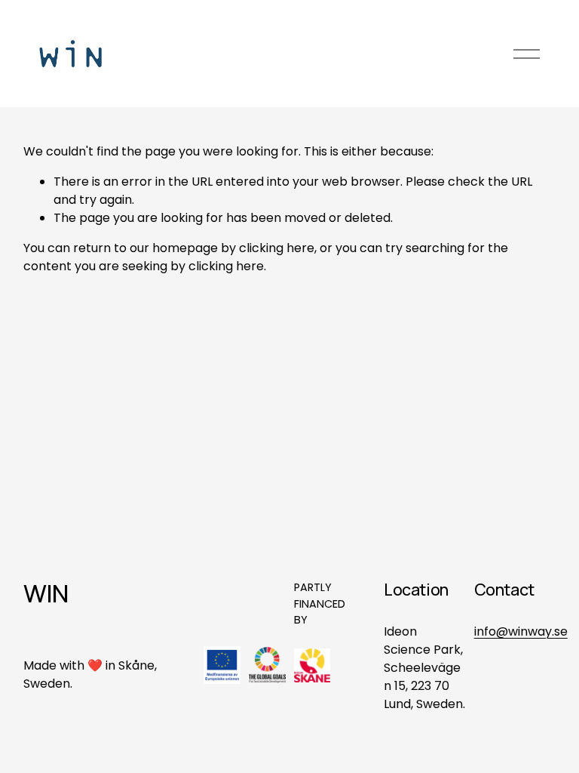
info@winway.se (521, 631)
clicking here (276, 248)
